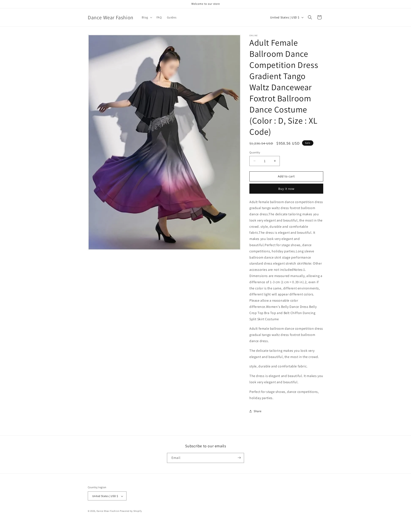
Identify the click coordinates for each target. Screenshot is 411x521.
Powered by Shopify (131, 511)
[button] (146, 17)
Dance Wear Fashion (108, 511)
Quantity (254, 152)
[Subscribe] (239, 458)
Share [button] (258, 411)
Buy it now (286, 189)
